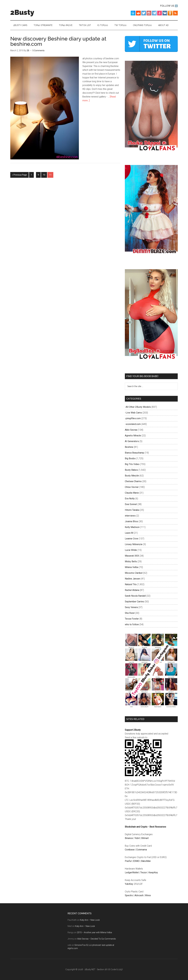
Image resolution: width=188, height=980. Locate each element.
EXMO (136, 861)
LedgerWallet (132, 872)
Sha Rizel (130, 613)
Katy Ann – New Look (90, 920)
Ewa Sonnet (131, 504)
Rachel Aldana (132, 590)
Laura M (129, 532)
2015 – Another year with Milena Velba (94, 932)
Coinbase (130, 849)
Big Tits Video (132, 464)
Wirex (148, 895)
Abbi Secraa (131, 429)
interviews (130, 515)
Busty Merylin (132, 475)
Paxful (128, 861)
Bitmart (145, 838)
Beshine (129, 447)
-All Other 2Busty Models (138, 407)
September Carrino (134, 601)
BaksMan (146, 861)
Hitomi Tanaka (132, 510)
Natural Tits (131, 584)
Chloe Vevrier (132, 487)
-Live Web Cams (133, 412)
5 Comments (38, 50)
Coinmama (141, 849)
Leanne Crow (131, 538)
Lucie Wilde (131, 550)
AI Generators (132, 441)
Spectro (129, 895)
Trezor (143, 872)
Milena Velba (131, 567)
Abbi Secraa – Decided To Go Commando (96, 939)
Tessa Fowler (132, 618)
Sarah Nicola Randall (135, 595)
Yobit (137, 838)
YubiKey (129, 884)
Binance (129, 838)
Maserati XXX (132, 555)
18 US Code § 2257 (114, 969)
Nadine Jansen (132, 578)
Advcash (139, 895)
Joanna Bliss (131, 521)
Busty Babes (131, 469)
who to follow (132, 624)
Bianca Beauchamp (134, 452)
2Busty (22, 12)
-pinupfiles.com (133, 418)
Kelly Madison (132, 527)
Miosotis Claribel (133, 573)
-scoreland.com (133, 424)
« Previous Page (19, 175)
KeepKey (153, 872)
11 (50, 175)
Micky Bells (131, 561)
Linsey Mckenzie (133, 544)
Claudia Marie (132, 492)
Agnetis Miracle (133, 435)
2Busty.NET (90, 969)
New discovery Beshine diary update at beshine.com (58, 41)
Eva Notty (130, 498)
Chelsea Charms (133, 481)
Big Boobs (130, 458)
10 (44, 175)
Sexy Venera (131, 607)
